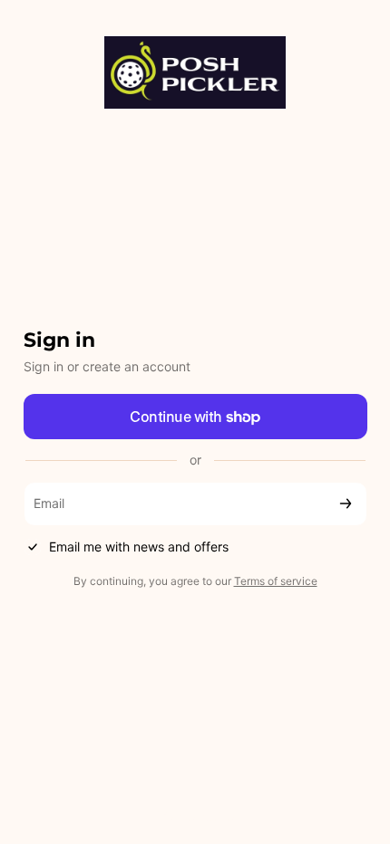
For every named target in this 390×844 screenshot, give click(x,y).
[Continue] (345, 504)
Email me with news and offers (139, 546)
